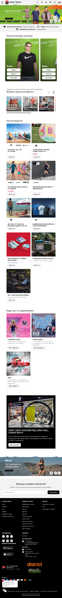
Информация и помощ (28, 504)
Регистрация (25, 506)
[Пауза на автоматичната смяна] (51, 21)
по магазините (33, 29)
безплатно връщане (50, 27)
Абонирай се (53, 492)
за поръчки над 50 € (20, 27)
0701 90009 (28, 549)
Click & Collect (25, 519)
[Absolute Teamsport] (34, 571)
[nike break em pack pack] (31, 466)
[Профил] (46, 2)
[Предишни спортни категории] (49, 92)
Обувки (15, 70)
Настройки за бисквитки (49, 509)
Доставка (24, 511)
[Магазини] (42, 2)
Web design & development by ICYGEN (31, 595)
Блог (3, 509)
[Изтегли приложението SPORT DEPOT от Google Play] (8, 547)
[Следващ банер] (59, 21)
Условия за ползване (34, 591)
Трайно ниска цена (27, 523)
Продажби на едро (7, 514)
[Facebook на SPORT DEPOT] (7, 536)
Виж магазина (14, 445)
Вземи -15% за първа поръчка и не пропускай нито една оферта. (31, 485)
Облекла (15, 74)
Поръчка (24, 509)
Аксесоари (14, 78)
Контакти (24, 535)
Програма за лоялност (28, 526)
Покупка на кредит (27, 516)
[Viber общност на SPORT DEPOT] (7, 540)
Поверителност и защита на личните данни (17, 591)
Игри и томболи (26, 528)
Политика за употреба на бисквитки (49, 591)
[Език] (59, 2)
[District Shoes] (34, 564)
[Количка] (55, 2)
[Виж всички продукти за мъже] (22, 60)
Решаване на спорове (48, 504)
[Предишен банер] (55, 21)
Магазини (4, 506)
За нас (3, 504)
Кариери (4, 511)
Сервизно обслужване (8, 516)
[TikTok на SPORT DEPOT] (3, 540)
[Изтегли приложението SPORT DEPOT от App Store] (8, 554)
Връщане (24, 514)
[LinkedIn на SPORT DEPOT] (11, 540)
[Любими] (50, 2)
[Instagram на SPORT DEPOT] (3, 536)
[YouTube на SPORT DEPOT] (11, 536)
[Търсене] (37, 2)
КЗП (44, 506)
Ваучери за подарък (27, 521)
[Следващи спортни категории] (54, 92)
